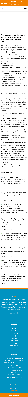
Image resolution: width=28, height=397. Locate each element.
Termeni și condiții (14, 345)
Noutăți (14, 336)
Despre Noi (14, 331)
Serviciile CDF (14, 333)
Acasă (14, 328)
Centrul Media (14, 340)
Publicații (14, 338)
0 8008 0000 (17, 1)
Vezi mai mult (5, 200)
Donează (14, 343)
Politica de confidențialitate (14, 348)
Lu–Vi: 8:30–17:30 (15, 4)
